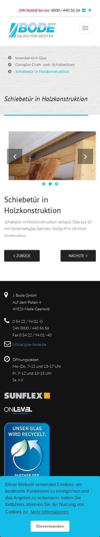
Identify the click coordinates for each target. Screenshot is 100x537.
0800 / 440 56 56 (65, 10)
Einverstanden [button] (50, 526)
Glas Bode (32, 30)
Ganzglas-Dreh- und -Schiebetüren (45, 64)
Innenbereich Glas (30, 57)
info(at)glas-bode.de (29, 344)
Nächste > (78, 255)
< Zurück (22, 255)
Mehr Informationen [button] (50, 512)
